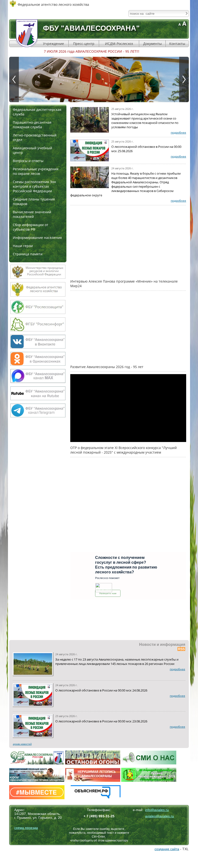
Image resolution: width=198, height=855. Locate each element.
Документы (152, 43)
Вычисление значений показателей (32, 214)
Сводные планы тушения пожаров (34, 201)
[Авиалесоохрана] (27, 33)
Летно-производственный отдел (35, 137)
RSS (181, 649)
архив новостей (22, 744)
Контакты (177, 43)
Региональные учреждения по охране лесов (35, 171)
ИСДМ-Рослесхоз (119, 43)
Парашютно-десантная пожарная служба (32, 124)
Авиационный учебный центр (32, 150)
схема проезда (26, 828)
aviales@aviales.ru (159, 816)
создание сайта (167, 849)
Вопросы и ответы (28, 160)
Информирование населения (37, 237)
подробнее (178, 132)
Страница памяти (27, 254)
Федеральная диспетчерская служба (37, 111)
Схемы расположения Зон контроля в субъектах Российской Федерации (34, 186)
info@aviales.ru (157, 810)
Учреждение (53, 43)
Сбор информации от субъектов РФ (30, 227)
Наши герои (23, 245)
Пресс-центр (83, 43)
